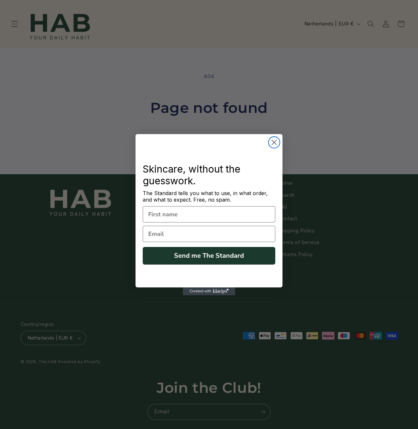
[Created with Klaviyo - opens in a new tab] (209, 291)
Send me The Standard (209, 255)
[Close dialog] (274, 142)
